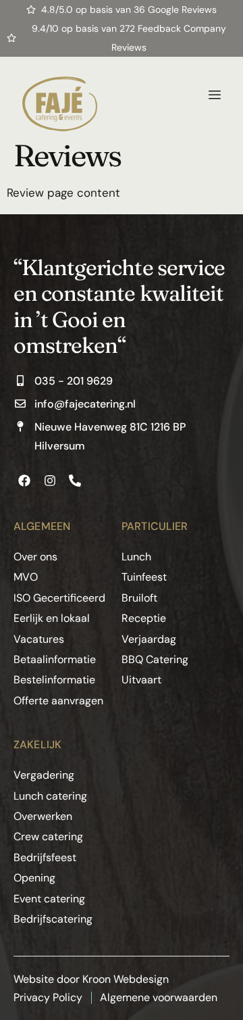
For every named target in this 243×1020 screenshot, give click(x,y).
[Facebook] (24, 480)
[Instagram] (49, 480)
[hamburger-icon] (214, 95)
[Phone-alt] (75, 480)
